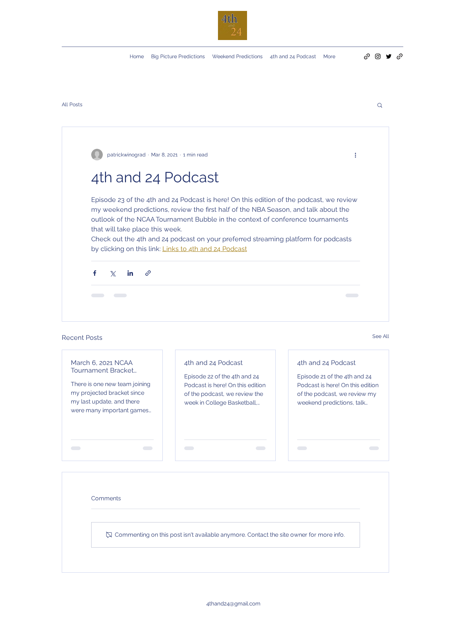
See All (380, 336)
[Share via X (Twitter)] (112, 273)
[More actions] (355, 154)
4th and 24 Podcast (213, 362)
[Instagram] (377, 56)
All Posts (72, 104)
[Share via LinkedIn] (130, 273)
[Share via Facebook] (94, 273)
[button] (379, 105)
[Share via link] (148, 273)
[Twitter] (388, 56)
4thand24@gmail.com (233, 603)
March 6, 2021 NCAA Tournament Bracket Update (102, 366)
